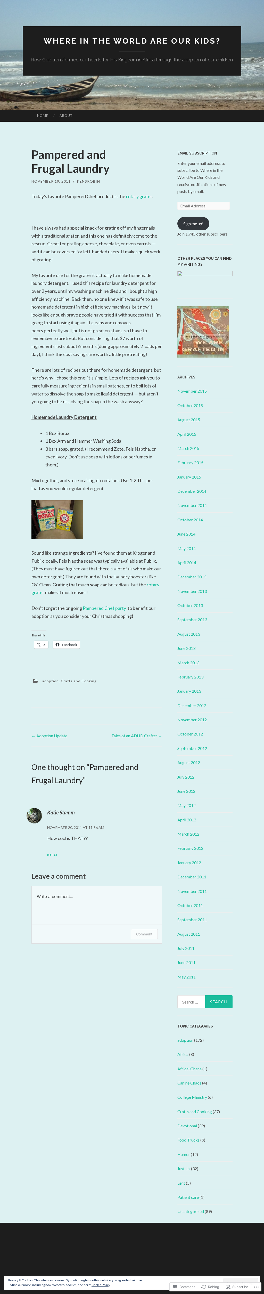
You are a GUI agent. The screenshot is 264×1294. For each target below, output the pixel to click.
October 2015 (190, 405)
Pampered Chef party (105, 608)
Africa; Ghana (189, 1068)
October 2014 (190, 519)
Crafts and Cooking (79, 681)
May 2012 (186, 805)
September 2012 (192, 748)
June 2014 (186, 533)
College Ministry (192, 1097)
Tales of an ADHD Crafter (136, 735)
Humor (183, 1154)
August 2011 (188, 934)
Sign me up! (193, 223)
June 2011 (186, 962)
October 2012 (190, 733)
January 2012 (189, 862)
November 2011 (192, 891)
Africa (182, 1054)
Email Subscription (197, 153)
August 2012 (188, 762)
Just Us (183, 1168)
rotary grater (139, 196)
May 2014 (186, 548)
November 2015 (192, 391)
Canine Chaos (189, 1082)
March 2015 (188, 448)
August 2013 (188, 634)
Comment (144, 934)
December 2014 (191, 491)
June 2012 (186, 791)
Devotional (187, 1125)
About (66, 116)
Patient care (188, 1197)
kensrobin (88, 181)
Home (42, 116)
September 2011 (192, 919)
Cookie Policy (101, 1285)
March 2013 (188, 662)
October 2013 (190, 605)
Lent (181, 1182)
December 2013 (191, 576)
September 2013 (192, 619)
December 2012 (191, 705)
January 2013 (189, 691)
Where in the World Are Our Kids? (132, 40)
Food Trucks (188, 1139)
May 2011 (186, 976)
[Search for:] (205, 1001)
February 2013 (190, 676)
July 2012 (185, 776)
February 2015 (190, 462)
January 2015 (189, 476)
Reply (52, 854)
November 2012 (192, 719)
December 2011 (191, 876)
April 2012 (186, 819)
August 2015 (188, 419)
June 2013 (186, 648)
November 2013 (192, 591)
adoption (50, 681)
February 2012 (190, 848)
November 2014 (192, 505)
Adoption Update (49, 735)
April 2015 (186, 434)
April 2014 (186, 562)
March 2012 (188, 833)
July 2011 (185, 948)
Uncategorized (190, 1211)
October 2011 (190, 905)
